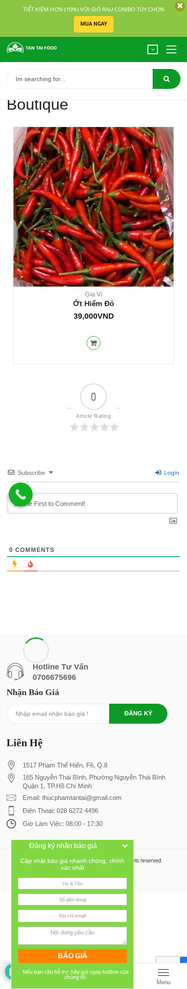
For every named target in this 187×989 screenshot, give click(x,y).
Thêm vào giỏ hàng (93, 343)
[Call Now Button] (21, 494)
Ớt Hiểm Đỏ (93, 304)
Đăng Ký (138, 713)
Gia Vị (93, 294)
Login (170, 472)
